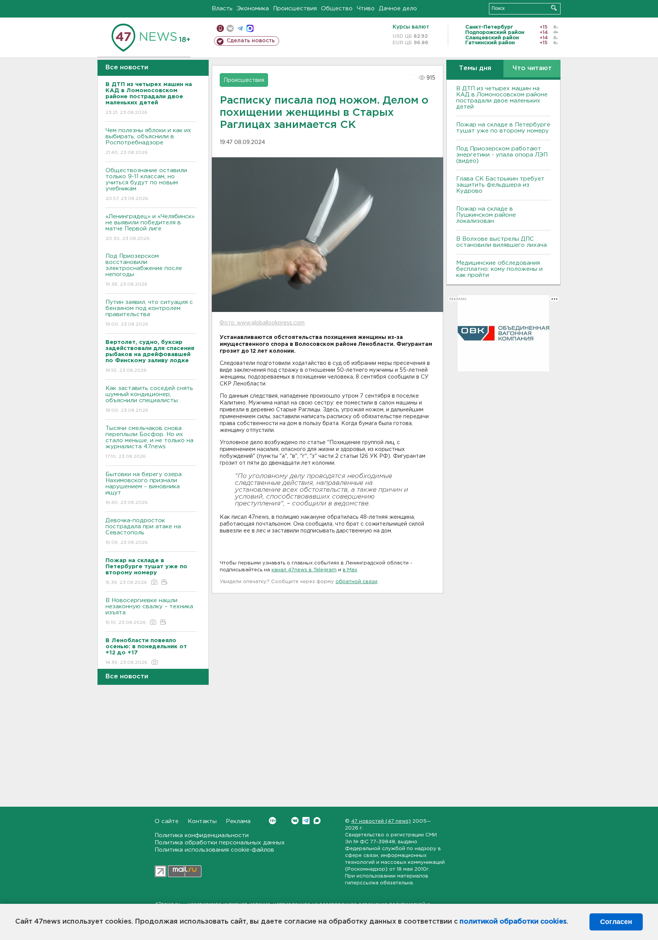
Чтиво (366, 8)
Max (317, 820)
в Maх (350, 570)
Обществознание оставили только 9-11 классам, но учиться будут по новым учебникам (146, 184)
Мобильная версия (220, 28)
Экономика (253, 8)
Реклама (238, 821)
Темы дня (475, 68)
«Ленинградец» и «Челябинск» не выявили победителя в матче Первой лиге (150, 227)
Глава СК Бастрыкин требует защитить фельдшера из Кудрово (500, 184)
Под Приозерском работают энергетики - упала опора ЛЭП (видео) (502, 154)
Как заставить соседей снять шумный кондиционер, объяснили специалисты (149, 399)
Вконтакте (295, 820)
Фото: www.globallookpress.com (262, 323)
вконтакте (230, 28)
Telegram (306, 820)
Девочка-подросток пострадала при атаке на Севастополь (143, 531)
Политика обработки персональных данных (220, 842)
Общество (337, 8)
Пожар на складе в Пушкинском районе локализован (486, 215)
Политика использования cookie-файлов (214, 849)
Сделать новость (251, 40)
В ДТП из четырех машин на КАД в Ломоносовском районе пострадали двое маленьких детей (502, 97)
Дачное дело (398, 8)
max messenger (250, 28)
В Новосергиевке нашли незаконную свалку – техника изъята (149, 611)
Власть (222, 8)
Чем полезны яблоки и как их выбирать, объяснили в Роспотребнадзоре (148, 141)
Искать (554, 8)
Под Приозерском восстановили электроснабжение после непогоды (143, 270)
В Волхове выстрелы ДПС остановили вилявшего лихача (501, 242)
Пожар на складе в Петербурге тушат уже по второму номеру (503, 127)
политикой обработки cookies (513, 922)
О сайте (167, 821)
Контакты (202, 821)
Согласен (616, 922)
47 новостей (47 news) (381, 821)
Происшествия (295, 8)
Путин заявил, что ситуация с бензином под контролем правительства (149, 313)
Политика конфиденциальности (202, 835)
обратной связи (356, 582)
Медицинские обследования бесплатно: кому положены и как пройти (499, 269)
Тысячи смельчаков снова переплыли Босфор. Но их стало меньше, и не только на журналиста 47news (149, 442)
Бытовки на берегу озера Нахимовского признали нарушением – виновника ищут (143, 488)
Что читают (532, 68)
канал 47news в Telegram (304, 570)
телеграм (240, 28)
